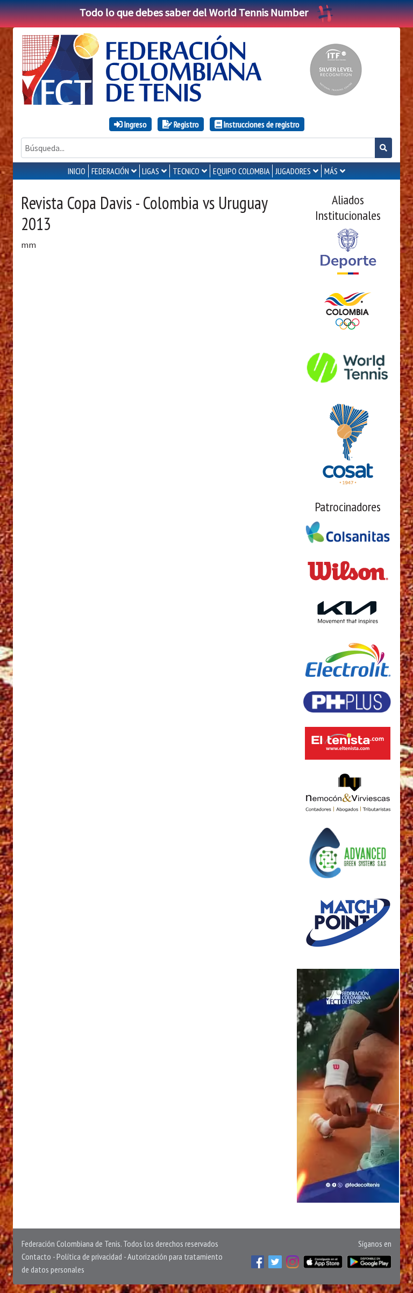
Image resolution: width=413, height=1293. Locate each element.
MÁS (331, 171)
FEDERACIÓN (110, 171)
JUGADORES (293, 171)
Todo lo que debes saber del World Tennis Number (194, 12)
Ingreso (135, 124)
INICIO (77, 171)
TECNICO (186, 171)
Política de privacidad (89, 1256)
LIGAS (150, 171)
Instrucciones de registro (261, 124)
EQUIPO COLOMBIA (241, 171)
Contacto (36, 1256)
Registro (185, 124)
